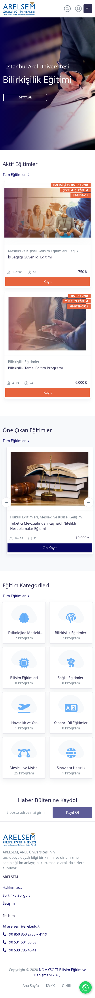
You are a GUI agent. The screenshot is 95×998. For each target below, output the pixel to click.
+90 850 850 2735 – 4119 (26, 934)
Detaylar (28, 103)
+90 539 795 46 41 (21, 950)
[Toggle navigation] (88, 8)
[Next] (89, 502)
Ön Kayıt (50, 547)
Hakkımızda (12, 887)
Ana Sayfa (31, 985)
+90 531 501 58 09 (21, 942)
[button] (67, 8)
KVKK (50, 985)
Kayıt (48, 281)
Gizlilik (67, 985)
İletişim (9, 903)
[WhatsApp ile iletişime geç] (85, 987)
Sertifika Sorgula (16, 895)
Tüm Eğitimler (14, 174)
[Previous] (6, 502)
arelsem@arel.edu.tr (23, 926)
